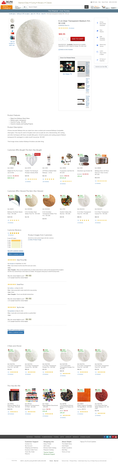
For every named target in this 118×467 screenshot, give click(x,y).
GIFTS (62, 437)
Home (51, 461)
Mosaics (41, 3)
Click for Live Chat (100, 66)
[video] (67, 66)
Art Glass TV (67, 74)
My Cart (56, 461)
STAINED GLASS (85, 437)
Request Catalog (49, 450)
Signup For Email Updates (88, 441)
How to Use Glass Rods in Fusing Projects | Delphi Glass (88, 85)
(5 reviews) (71, 28)
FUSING (56, 437)
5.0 (26, 179)
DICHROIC (29, 437)
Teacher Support (48, 452)
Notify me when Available (66, 49)
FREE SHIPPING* (28, 155)
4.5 (61, 181)
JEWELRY (68, 437)
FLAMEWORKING (47, 437)
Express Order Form (31, 450)
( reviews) (28, 181)
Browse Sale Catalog (50, 448)
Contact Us (28, 444)
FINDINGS (37, 437)
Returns (27, 454)
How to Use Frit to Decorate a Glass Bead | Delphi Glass (88, 68)
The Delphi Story (67, 444)
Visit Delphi (65, 446)
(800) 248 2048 (113, 2)
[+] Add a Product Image (34, 239)
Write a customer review (16, 254)
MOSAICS (76, 437)
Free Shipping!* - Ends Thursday (59, 11)
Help (99, 2)
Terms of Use (66, 452)
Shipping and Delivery (31, 448)
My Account (28, 446)
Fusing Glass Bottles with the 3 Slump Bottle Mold (88, 101)
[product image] (15, 159)
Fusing (33, 3)
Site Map (64, 450)
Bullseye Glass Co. (65, 25)
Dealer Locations (67, 448)
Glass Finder (105, 2)
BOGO (37, 154)
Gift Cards (95, 2)
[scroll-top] (115, 462)
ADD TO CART (77, 39)
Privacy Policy (73, 461)
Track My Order (30, 452)
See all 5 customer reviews (15, 250)
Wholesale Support (49, 454)
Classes (49, 3)
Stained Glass (23, 3)
